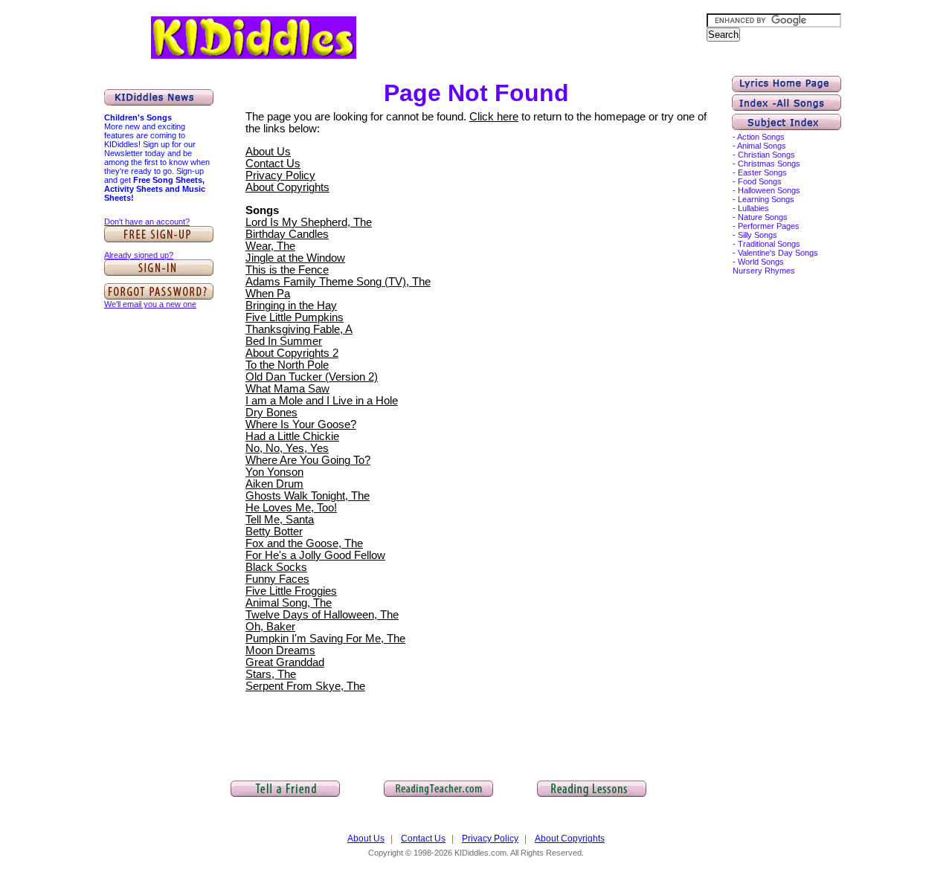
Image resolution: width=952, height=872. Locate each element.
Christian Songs (766, 154)
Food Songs (760, 181)
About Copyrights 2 (291, 353)
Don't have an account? (147, 221)
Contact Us (272, 163)
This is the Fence (287, 270)
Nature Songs (763, 217)
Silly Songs (757, 234)
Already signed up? (138, 255)
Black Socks (276, 567)
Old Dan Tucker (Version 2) (311, 377)
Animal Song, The (288, 603)
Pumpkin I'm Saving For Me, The (325, 639)
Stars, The (270, 674)
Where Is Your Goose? (300, 424)
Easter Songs (762, 172)
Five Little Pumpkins (294, 317)
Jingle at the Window (295, 258)
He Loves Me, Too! (291, 508)
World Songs (761, 261)
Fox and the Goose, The (304, 543)
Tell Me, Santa (279, 520)
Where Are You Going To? (307, 460)
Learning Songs (766, 199)
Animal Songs (761, 145)
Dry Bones (271, 413)
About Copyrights (287, 187)
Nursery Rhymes (764, 270)
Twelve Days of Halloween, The (322, 615)
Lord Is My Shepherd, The (308, 222)
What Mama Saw (287, 389)
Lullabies (753, 208)
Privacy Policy (280, 175)
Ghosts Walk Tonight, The (307, 496)
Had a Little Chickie (292, 436)
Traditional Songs (769, 243)
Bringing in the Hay (291, 305)
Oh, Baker (270, 627)
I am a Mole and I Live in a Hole (321, 401)
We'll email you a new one (150, 304)
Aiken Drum (274, 484)
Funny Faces (277, 579)
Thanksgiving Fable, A (299, 329)
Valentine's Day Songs (778, 252)
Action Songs (761, 136)
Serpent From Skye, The (305, 686)
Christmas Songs (769, 163)
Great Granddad (284, 662)
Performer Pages (769, 226)
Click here (493, 117)
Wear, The (270, 246)
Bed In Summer (283, 341)
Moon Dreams (280, 650)
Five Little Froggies (291, 591)
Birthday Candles (287, 234)
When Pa (267, 294)
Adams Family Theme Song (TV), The (338, 282)
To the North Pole (287, 365)
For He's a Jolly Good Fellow (315, 555)
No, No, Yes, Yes (287, 448)
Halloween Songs (769, 190)
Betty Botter (274, 531)
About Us (268, 152)
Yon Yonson (274, 472)
